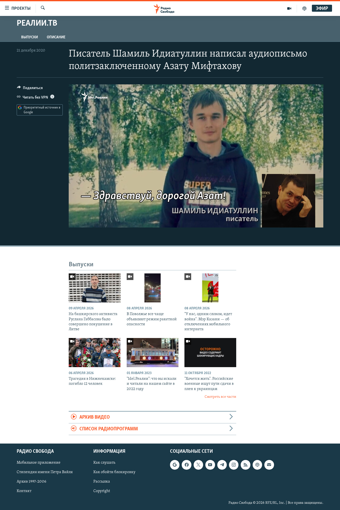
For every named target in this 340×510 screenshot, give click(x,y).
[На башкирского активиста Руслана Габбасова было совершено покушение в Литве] (94, 287)
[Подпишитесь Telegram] (222, 465)
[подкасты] (304, 8)
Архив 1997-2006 (31, 482)
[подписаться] (269, 465)
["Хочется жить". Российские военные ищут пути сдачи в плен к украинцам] (210, 352)
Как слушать (104, 463)
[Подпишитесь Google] (174, 465)
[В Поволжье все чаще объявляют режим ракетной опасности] (152, 287)
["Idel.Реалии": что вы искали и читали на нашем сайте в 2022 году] (152, 352)
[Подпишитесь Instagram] (233, 465)
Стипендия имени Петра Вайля (45, 472)
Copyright (101, 491)
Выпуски (29, 37)
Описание (56, 37)
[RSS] (245, 465)
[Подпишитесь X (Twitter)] (198, 465)
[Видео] (289, 8)
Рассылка (101, 482)
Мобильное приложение (38, 463)
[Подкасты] (257, 465)
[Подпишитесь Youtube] (210, 465)
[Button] (30, 89)
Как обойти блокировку (114, 472)
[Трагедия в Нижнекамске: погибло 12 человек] (94, 352)
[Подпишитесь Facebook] (186, 465)
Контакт (24, 491)
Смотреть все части (220, 397)
